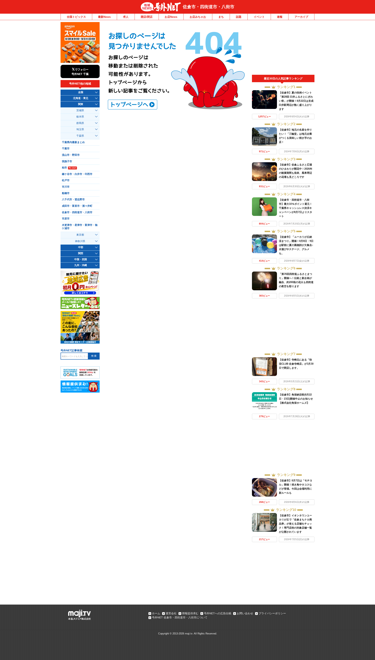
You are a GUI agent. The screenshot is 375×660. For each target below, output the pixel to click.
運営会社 (171, 613)
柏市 (69, 167)
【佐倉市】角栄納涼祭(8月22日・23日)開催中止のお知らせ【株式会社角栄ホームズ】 (296, 398)
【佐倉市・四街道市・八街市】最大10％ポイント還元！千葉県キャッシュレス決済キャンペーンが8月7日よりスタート (295, 208)
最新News (104, 16)
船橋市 (66, 193)
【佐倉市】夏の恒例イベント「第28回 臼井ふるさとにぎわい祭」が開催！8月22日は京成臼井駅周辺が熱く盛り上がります (296, 100)
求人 (126, 16)
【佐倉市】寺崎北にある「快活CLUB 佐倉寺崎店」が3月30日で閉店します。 (296, 363)
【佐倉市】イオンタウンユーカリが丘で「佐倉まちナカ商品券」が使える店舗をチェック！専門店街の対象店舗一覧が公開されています (295, 523)
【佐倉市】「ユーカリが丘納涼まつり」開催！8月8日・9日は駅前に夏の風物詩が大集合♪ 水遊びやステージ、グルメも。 (296, 245)
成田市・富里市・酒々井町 (77, 206)
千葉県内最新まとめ (73, 142)
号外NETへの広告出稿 (217, 613)
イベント (259, 16)
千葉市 (66, 148)
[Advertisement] (283, 48)
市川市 (66, 186)
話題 (238, 16)
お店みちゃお (198, 16)
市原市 (66, 218)
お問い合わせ (245, 613)
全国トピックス (76, 16)
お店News (171, 16)
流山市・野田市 (71, 155)
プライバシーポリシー (272, 613)
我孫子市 (67, 161)
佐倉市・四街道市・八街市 (208, 6)
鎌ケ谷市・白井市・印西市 (77, 174)
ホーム (156, 613)
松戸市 (66, 180)
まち (221, 16)
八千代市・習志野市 (73, 199)
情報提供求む (190, 613)
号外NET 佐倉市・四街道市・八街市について (179, 617)
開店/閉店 (147, 16)
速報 (279, 16)
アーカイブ (301, 16)
